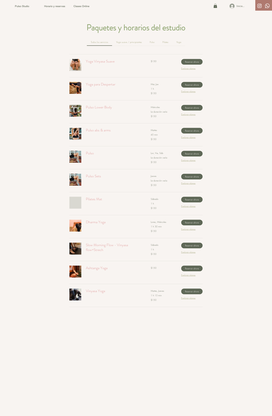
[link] (99, 42)
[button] (215, 6)
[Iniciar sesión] (229, 6)
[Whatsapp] (267, 6)
